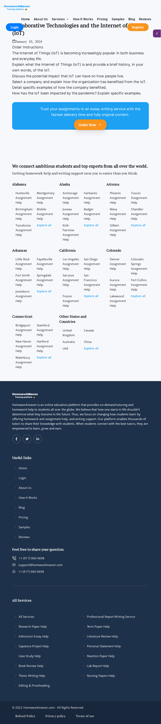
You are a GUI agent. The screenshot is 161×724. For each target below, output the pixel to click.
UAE (65, 348)
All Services (26, 617)
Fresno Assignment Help (71, 301)
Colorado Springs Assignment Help (139, 266)
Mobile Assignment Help (45, 214)
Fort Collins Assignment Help (139, 284)
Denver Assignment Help (118, 264)
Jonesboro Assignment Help (24, 296)
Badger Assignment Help (92, 214)
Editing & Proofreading (34, 685)
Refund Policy (25, 716)
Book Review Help (31, 666)
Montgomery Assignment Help (46, 197)
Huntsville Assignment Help (24, 197)
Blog (131, 19)
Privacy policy (55, 716)
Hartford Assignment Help (45, 346)
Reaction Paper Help (100, 656)
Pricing (102, 19)
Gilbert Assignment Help (118, 230)
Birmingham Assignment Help (24, 214)
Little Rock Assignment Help (24, 264)
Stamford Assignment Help (45, 330)
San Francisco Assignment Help (92, 282)
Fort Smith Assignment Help (24, 280)
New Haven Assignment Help (24, 346)
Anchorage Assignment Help (71, 197)
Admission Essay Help (34, 636)
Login (22, 478)
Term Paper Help (98, 626)
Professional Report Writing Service (111, 617)
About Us (41, 19)
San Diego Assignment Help (92, 264)
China (87, 342)
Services (58, 19)
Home (25, 19)
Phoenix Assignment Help (118, 197)
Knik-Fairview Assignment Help (71, 232)
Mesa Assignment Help (118, 214)
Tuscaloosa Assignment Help (24, 230)
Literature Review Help (102, 636)
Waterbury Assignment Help (24, 362)
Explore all (44, 225)
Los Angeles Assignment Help (71, 264)
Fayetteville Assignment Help (45, 264)
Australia (69, 342)
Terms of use (85, 716)
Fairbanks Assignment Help (92, 197)
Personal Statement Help (104, 646)
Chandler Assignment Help (139, 214)
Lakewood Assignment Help (118, 301)
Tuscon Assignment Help (139, 197)
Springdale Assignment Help (45, 280)
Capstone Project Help (34, 646)
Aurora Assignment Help (118, 284)
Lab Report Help (98, 666)
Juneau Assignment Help (71, 214)
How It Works (83, 19)
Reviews (145, 19)
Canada (89, 330)
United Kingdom (69, 332)
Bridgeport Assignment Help (24, 330)
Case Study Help (30, 656)
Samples (118, 19)
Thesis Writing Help (32, 676)
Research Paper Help (33, 626)
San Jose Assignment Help (71, 280)
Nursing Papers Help (101, 676)
